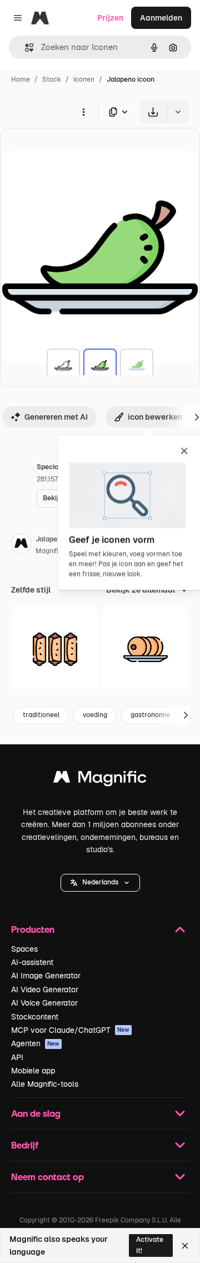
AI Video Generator (44, 989)
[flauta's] (55, 649)
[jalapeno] (63, 365)
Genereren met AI (56, 417)
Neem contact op (47, 1176)
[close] (184, 451)
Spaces (24, 949)
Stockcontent (34, 1017)
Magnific (49, 550)
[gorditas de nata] (145, 649)
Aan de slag (36, 1113)
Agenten (35, 1043)
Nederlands (100, 882)
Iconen (83, 79)
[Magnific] (100, 779)
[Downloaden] (153, 112)
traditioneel (41, 714)
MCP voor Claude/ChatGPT (70, 1030)
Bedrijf (24, 1145)
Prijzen (110, 18)
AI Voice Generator (44, 1003)
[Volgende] (186, 715)
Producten (32, 929)
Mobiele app (33, 1071)
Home (20, 79)
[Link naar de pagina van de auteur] (21, 545)
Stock (51, 79)
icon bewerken (155, 417)
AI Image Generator (46, 976)
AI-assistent (32, 962)
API (17, 1057)
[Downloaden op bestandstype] (119, 112)
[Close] (185, 1245)
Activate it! (149, 1245)
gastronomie (151, 714)
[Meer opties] (83, 112)
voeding (95, 714)
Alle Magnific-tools (44, 1084)
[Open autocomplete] (24, 47)
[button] (100, 883)
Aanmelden (161, 18)
